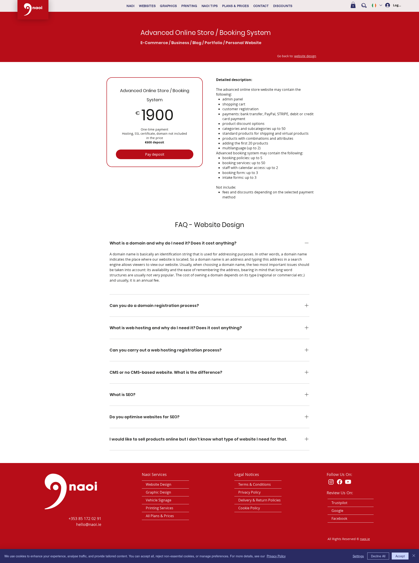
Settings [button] (358, 556)
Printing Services (159, 508)
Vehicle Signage (158, 500)
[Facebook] (339, 481)
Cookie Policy (249, 508)
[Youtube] (348, 481)
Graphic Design (158, 492)
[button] (353, 5)
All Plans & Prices (160, 515)
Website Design (158, 484)
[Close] (413, 556)
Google (337, 510)
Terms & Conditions (254, 484)
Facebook (339, 518)
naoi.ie (365, 539)
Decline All (378, 556)
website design (305, 56)
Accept (400, 556)
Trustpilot (339, 502)
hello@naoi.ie (88, 524)
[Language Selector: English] (377, 5)
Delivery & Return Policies (259, 500)
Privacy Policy (249, 492)
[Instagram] (331, 481)
